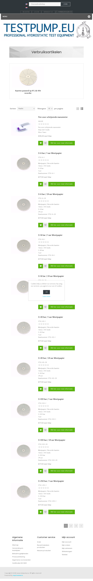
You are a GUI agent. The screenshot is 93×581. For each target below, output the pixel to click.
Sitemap (15, 545)
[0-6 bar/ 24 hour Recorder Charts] (23, 204)
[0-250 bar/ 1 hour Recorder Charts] (23, 491)
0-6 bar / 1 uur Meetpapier (50, 153)
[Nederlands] (26, 7)
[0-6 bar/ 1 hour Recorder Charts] (23, 163)
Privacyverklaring (18, 557)
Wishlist (64, 555)
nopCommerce (18, 575)
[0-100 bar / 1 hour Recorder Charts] (23, 409)
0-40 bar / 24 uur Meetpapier (51, 358)
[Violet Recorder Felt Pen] (23, 127)
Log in (36, 12)
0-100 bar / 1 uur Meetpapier (51, 399)
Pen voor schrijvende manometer (53, 117)
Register (26, 12)
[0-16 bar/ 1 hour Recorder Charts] (23, 245)
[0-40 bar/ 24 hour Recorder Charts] (23, 368)
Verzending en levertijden (17, 549)
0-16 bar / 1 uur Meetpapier (50, 235)
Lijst (81, 108)
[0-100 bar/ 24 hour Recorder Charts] (23, 450)
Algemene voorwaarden (21, 560)
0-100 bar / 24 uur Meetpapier (51, 440)
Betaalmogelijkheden (20, 554)
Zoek (39, 542)
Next (81, 526)
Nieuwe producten (44, 550)
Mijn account (66, 542)
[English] (26, 4)
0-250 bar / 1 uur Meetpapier (51, 481)
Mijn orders (66, 545)
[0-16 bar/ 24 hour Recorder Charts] (23, 286)
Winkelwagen (67, 551)
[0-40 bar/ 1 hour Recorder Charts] (23, 327)
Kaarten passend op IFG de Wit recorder (28, 92)
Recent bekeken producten (43, 546)
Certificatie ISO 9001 (19, 563)
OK (46, 292)
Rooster (77, 108)
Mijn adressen (67, 548)
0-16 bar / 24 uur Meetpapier (51, 276)
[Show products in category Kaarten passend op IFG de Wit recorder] (28, 76)
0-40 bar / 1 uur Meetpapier (50, 317)
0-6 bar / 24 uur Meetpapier (50, 194)
